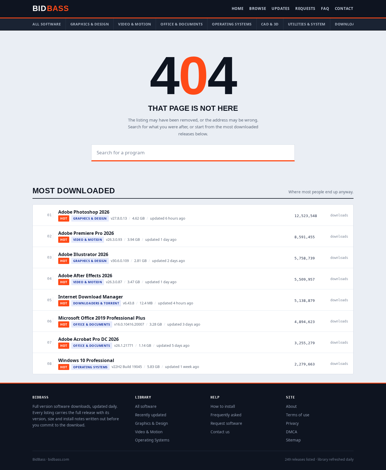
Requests (305, 8)
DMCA (291, 431)
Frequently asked (226, 414)
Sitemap (293, 440)
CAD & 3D (270, 24)
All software (46, 24)
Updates (280, 8)
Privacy (292, 423)
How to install (223, 406)
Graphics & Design (89, 24)
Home (238, 8)
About (291, 406)
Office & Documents (182, 24)
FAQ (325, 8)
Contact (344, 8)
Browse (257, 8)
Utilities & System (307, 24)
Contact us (220, 431)
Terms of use (297, 414)
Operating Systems (232, 24)
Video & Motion (134, 24)
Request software (226, 423)
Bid (50, 8)
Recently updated (150, 414)
